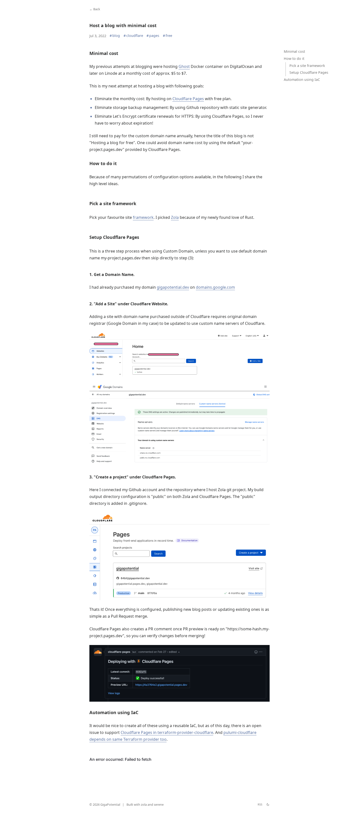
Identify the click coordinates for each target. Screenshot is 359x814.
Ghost (184, 66)
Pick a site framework (307, 65)
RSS (260, 804)
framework (143, 217)
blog (115, 35)
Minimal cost (294, 51)
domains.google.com (215, 287)
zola (144, 804)
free (167, 35)
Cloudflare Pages (188, 98)
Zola (175, 217)
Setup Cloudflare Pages (308, 72)
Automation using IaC (302, 79)
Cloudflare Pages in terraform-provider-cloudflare (167, 732)
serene (159, 804)
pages (153, 35)
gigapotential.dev (173, 287)
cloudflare (133, 35)
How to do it (294, 58)
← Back (94, 9)
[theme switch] (268, 804)
